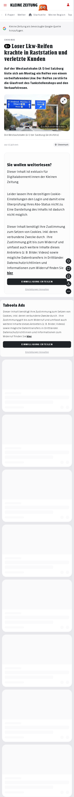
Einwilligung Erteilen (37, 282)
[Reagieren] (68, 261)
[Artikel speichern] (68, 276)
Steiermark (63, 145)
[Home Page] (24, 5)
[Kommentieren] (68, 268)
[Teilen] (68, 284)
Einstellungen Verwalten (37, 289)
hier (10, 273)
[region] (37, 14)
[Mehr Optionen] (68, 291)
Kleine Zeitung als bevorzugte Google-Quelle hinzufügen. (35, 28)
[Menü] (5, 5)
